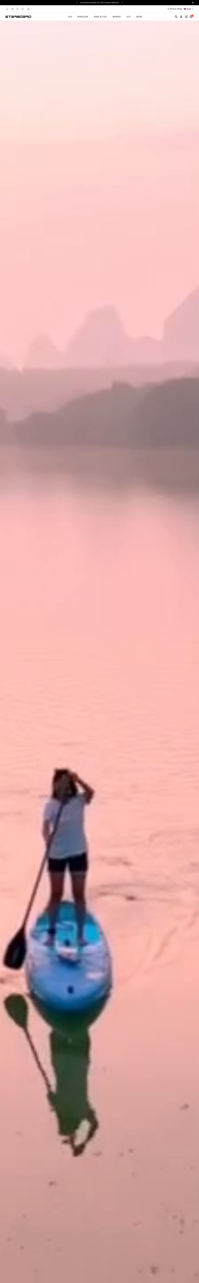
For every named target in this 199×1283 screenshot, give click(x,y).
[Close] (192, 2)
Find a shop (176, 8)
